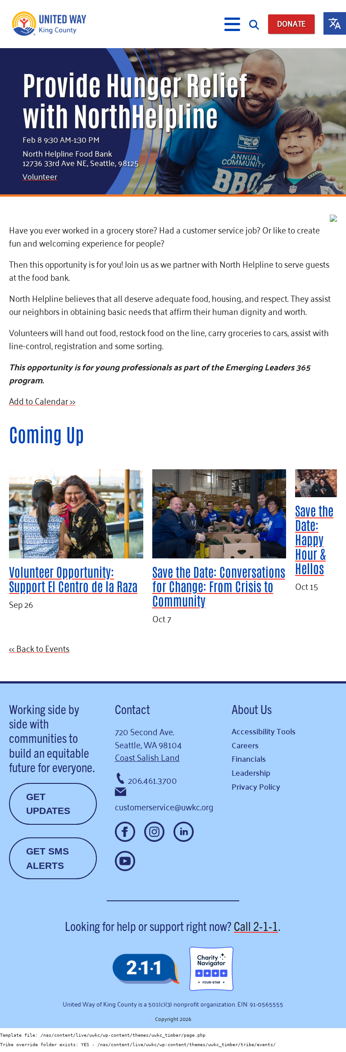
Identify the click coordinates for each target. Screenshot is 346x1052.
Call (256, 925)
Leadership (251, 772)
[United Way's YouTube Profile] (125, 861)
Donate (291, 23)
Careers (245, 744)
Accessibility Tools (264, 731)
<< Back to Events (39, 648)
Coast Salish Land (147, 756)
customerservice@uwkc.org (164, 806)
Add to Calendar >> (42, 400)
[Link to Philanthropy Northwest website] (146, 969)
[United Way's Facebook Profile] (125, 832)
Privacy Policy (256, 786)
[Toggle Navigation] (232, 24)
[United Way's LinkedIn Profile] (183, 832)
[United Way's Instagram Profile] (154, 832)
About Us (252, 708)
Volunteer (40, 176)
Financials (249, 758)
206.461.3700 (152, 779)
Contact (132, 708)
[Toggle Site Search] (254, 24)
